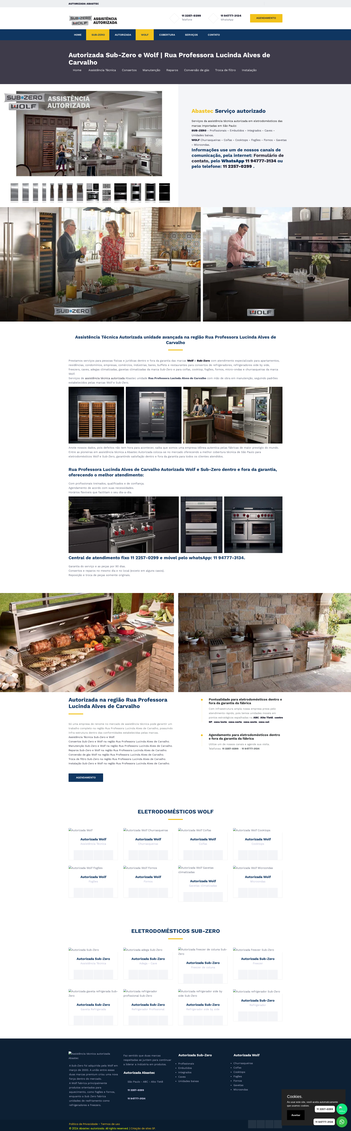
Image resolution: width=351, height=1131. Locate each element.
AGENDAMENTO (266, 17)
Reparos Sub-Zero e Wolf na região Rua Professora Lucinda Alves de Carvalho (117, 750)
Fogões (256, 140)
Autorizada (123, 34)
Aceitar (295, 1115)
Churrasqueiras (210, 140)
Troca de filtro (225, 70)
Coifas (228, 140)
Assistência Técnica (102, 70)
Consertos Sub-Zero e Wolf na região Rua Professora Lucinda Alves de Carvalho (119, 741)
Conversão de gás (196, 70)
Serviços (191, 34)
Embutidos (237, 130)
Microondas (201, 144)
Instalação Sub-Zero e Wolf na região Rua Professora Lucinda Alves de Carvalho (119, 763)
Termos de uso (110, 1124)
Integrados (254, 130)
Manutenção (151, 70)
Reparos (172, 70)
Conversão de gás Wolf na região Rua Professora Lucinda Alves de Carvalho (116, 754)
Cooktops (241, 140)
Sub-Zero (98, 34)
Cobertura (167, 34)
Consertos (129, 70)
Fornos (268, 140)
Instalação (249, 70)
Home (78, 34)
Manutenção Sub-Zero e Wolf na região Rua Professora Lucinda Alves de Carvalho (120, 745)
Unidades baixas (202, 135)
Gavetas (281, 140)
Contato (214, 34)
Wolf (145, 34)
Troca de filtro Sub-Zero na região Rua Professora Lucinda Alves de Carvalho (117, 759)
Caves (268, 130)
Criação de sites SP (143, 1128)
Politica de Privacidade (83, 1124)
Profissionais (218, 130)
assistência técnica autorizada (105, 378)
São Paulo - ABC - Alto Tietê (145, 1081)
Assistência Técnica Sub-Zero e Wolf (91, 737)
